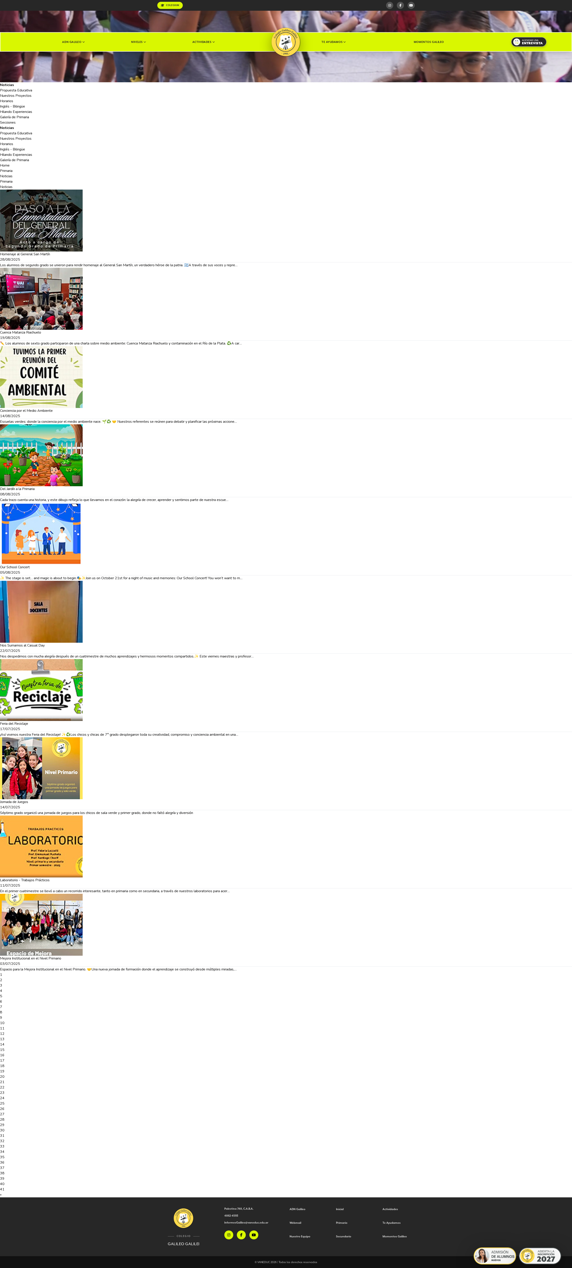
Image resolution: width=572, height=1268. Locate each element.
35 (2, 1157)
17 (2, 1060)
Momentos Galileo (429, 42)
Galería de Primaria (14, 117)
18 (2, 1065)
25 (2, 1103)
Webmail (295, 1222)
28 (2, 1119)
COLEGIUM (172, 5)
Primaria (6, 170)
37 (2, 1167)
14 (2, 1044)
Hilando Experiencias (16, 111)
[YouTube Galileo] (411, 5)
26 (2, 1108)
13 (2, 1039)
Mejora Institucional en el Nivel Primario (30, 958)
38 (2, 1173)
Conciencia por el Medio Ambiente (26, 410)
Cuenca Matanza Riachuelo (20, 332)
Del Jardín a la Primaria (17, 488)
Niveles (137, 42)
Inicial (340, 1209)
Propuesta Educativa (16, 90)
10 (2, 1023)
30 (2, 1130)
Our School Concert (15, 567)
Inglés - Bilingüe (12, 106)
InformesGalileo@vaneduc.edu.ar (246, 1222)
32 (2, 1141)
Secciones (8, 122)
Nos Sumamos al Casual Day (22, 645)
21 (2, 1082)
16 (2, 1055)
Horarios (6, 101)
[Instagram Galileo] (389, 5)
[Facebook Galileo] (400, 5)
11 (2, 1028)
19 (2, 1071)
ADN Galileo (71, 42)
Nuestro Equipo (300, 1236)
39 (2, 1178)
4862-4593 (231, 1215)
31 (2, 1135)
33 (2, 1146)
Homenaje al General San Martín (25, 254)
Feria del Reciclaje (14, 723)
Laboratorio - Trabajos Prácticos (25, 880)
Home (5, 165)
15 (2, 1049)
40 (2, 1183)
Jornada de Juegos (14, 801)
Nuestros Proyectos (16, 95)
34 (2, 1151)
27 (2, 1114)
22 (2, 1087)
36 (2, 1162)
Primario (341, 1222)
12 (2, 1033)
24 (2, 1098)
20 (2, 1076)
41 (2, 1189)
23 (2, 1092)
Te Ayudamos (332, 42)
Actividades (201, 42)
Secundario (343, 1236)
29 (2, 1124)
